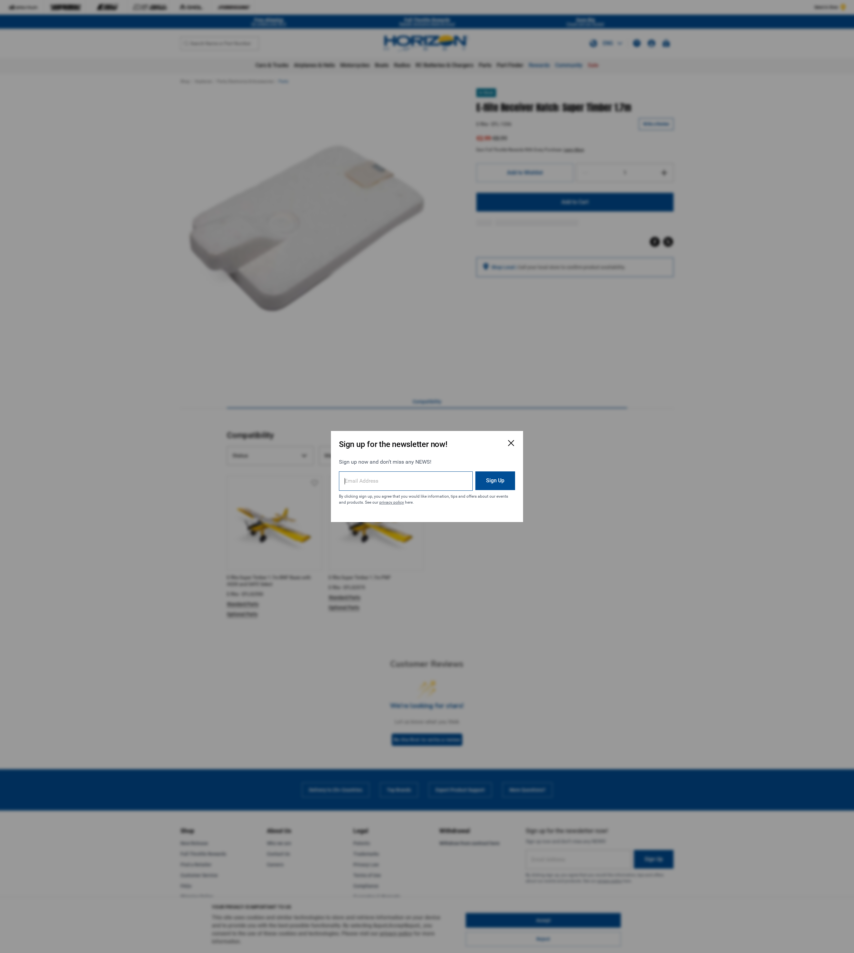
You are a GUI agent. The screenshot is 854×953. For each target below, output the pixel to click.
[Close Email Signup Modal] (511, 443)
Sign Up (495, 480)
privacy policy (391, 502)
